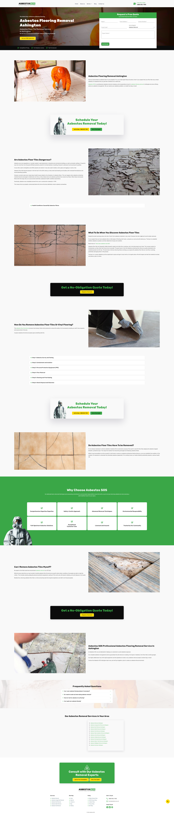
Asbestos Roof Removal (56, 801)
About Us (72, 800)
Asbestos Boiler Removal (56, 803)
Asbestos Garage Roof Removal (58, 800)
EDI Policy (91, 805)
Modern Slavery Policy (93, 798)
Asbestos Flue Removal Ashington (97, 731)
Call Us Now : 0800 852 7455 (81, 129)
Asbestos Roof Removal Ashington (97, 727)
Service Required (132, 25)
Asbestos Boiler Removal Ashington (97, 729)
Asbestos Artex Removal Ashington (97, 735)
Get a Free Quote (96, 129)
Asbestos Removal (55, 798)
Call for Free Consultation (80, 779)
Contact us (101, 3)
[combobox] (142, 27)
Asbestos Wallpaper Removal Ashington (98, 743)
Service (89, 3)
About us (82, 3)
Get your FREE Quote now (28, 38)
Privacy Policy (91, 803)
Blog (95, 3)
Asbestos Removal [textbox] (133, 27)
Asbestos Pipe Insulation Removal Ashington (99, 733)
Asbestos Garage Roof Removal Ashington (99, 725)
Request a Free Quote (87, 292)
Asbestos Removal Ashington (96, 723)
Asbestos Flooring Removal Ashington (98, 739)
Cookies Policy (92, 801)
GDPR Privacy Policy (93, 800)
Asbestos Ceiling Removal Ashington (98, 737)
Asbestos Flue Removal (56, 805)
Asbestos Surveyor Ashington (96, 745)
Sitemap (72, 805)
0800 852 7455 (141, 4)
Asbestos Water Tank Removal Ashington (99, 741)
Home (76, 3)
